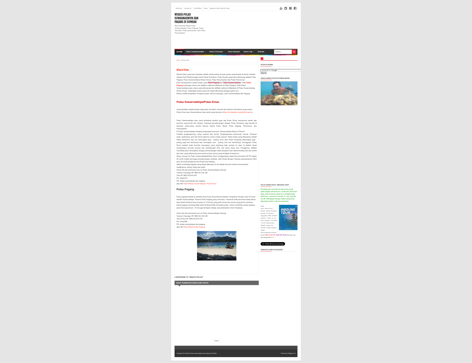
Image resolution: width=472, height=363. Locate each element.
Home (180, 52)
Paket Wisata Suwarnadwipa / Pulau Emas (199, 184)
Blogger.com (292, 353)
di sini (272, 237)
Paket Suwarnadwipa (195, 52)
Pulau (206, 8)
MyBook (261, 52)
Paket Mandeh (234, 52)
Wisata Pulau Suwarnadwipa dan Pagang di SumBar (186, 18)
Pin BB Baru (198, 8)
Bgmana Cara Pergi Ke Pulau (220, 8)
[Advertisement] (252, 30)
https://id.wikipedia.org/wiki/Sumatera (237, 112)
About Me (179, 8)
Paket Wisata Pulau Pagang (194, 227)
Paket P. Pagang (216, 52)
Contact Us (188, 8)
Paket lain (248, 52)
